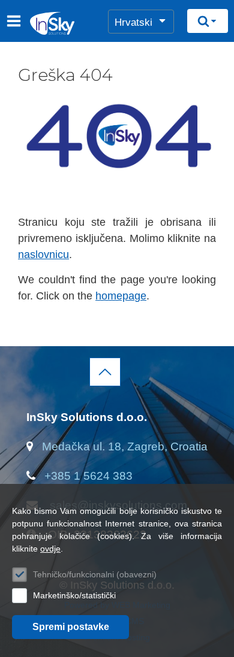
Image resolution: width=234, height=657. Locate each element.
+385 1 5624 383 (88, 476)
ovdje (50, 548)
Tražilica (207, 21)
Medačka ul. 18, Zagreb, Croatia (125, 446)
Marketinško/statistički (74, 595)
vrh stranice (105, 372)
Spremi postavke (70, 627)
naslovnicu (43, 255)
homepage (120, 296)
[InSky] (34, 23)
